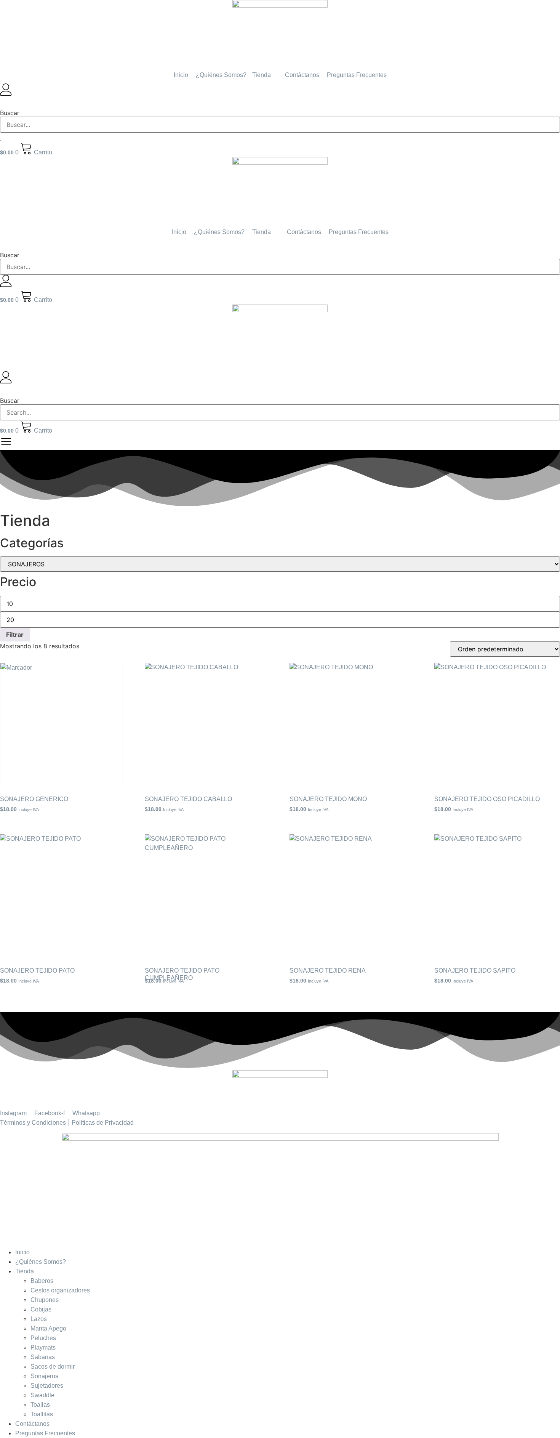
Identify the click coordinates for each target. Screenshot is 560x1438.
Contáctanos (32, 1423)
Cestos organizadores (60, 1290)
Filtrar (15, 634)
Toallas (40, 1404)
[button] (280, 102)
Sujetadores (46, 1385)
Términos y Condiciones (33, 1122)
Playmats (43, 1347)
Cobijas (40, 1309)
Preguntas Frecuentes (45, 1433)
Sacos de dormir (52, 1366)
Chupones (44, 1300)
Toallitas (41, 1414)
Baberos (41, 1281)
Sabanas (42, 1357)
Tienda (24, 1271)
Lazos (38, 1319)
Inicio (22, 1252)
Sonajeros (44, 1376)
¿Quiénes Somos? (40, 1261)
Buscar (9, 113)
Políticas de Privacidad (103, 1122)
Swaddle (42, 1395)
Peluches (43, 1338)
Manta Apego (48, 1328)
